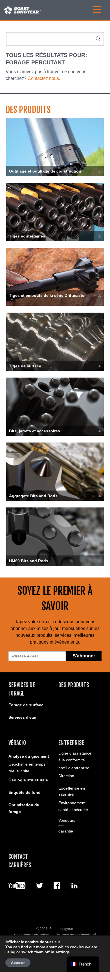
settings (62, 952)
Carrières (19, 865)
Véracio (17, 742)
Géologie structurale (28, 780)
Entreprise (71, 742)
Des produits (73, 684)
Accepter (18, 962)
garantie (65, 831)
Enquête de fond (24, 792)
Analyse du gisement (28, 756)
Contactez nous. (44, 78)
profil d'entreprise (73, 768)
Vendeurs (66, 820)
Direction (66, 775)
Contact (18, 856)
